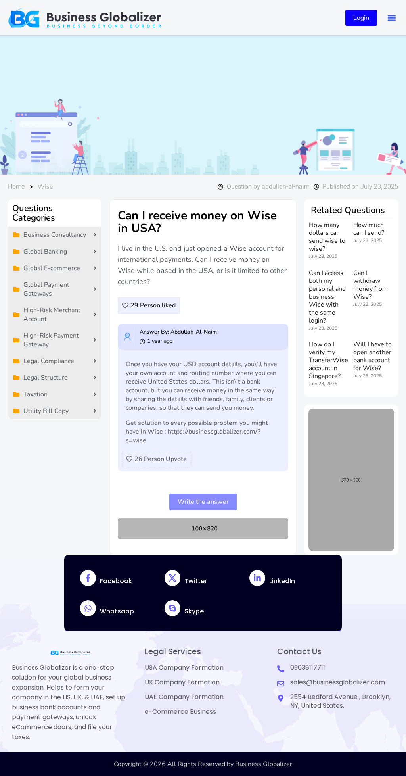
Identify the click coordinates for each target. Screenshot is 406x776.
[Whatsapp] (88, 608)
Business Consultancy (54, 234)
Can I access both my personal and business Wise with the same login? (327, 297)
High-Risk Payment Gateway (51, 340)
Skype (194, 611)
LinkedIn (282, 581)
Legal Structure (45, 377)
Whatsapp (117, 611)
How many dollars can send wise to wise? (327, 237)
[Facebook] (88, 578)
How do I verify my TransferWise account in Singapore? (328, 360)
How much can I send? (368, 229)
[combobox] (179, 105)
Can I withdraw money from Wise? (370, 285)
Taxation (35, 394)
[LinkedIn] (257, 578)
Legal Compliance (48, 361)
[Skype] (172, 608)
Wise (45, 186)
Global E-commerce (51, 268)
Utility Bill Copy (46, 411)
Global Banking (45, 251)
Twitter (195, 581)
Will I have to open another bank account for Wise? (372, 356)
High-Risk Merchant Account (51, 314)
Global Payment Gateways (46, 289)
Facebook (116, 581)
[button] (391, 17)
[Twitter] (172, 578)
